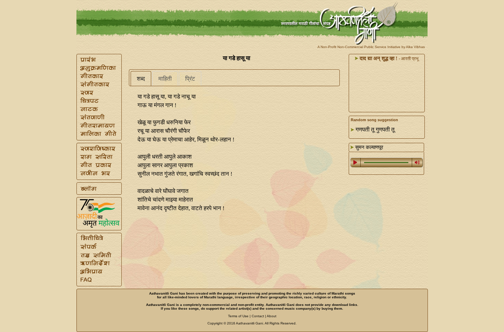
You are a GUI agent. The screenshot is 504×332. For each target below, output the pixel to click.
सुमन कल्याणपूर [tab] (368, 147)
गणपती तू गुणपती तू (375, 129)
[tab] (141, 78)
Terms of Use (238, 316)
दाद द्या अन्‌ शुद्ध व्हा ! (377, 58)
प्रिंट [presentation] (190, 79)
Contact (258, 316)
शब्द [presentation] (141, 79)
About (271, 316)
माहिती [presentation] (165, 79)
